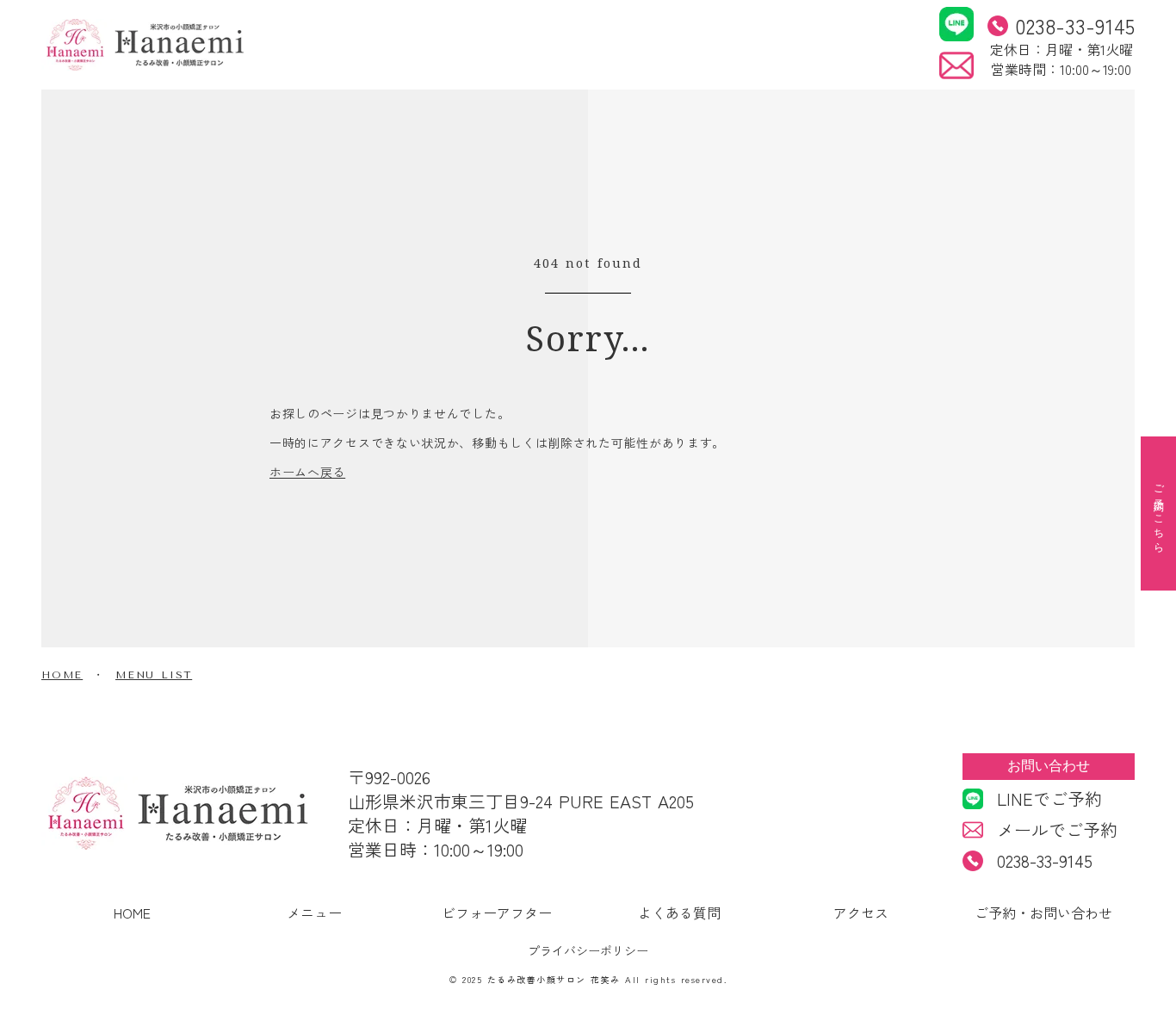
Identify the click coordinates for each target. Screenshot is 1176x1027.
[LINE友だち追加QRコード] (956, 24)
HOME (62, 675)
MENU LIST (153, 675)
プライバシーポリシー (588, 951)
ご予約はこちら (1159, 513)
